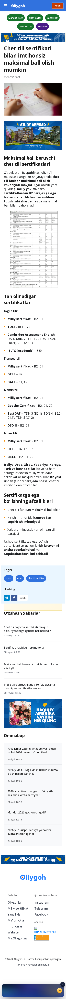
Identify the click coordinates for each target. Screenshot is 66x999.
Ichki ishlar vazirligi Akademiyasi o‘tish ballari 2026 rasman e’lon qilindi (31, 750)
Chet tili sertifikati (36, 578)
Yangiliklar (52, 17)
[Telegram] (7, 598)
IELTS (19, 578)
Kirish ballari (34, 17)
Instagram (41, 902)
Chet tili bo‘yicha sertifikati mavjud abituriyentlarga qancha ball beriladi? (27, 629)
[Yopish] (62, 984)
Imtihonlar (15, 926)
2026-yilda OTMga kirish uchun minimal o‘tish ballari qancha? (32, 772)
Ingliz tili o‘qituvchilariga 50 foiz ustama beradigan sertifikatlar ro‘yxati (29, 686)
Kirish (58, 5)
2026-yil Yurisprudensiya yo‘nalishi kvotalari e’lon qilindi (29, 832)
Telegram (41, 908)
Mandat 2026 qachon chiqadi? (26, 812)
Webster (14, 932)
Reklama (42, 26)
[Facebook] (14, 598)
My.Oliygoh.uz (17, 938)
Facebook (41, 914)
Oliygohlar (15, 902)
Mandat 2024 (15, 17)
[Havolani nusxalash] (23, 598)
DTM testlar (25, 26)
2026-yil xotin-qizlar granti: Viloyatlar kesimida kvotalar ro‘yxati (30, 793)
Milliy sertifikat (18, 908)
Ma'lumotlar (16, 920)
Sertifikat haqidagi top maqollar (24, 647)
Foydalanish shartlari (39, 964)
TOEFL (9, 578)
